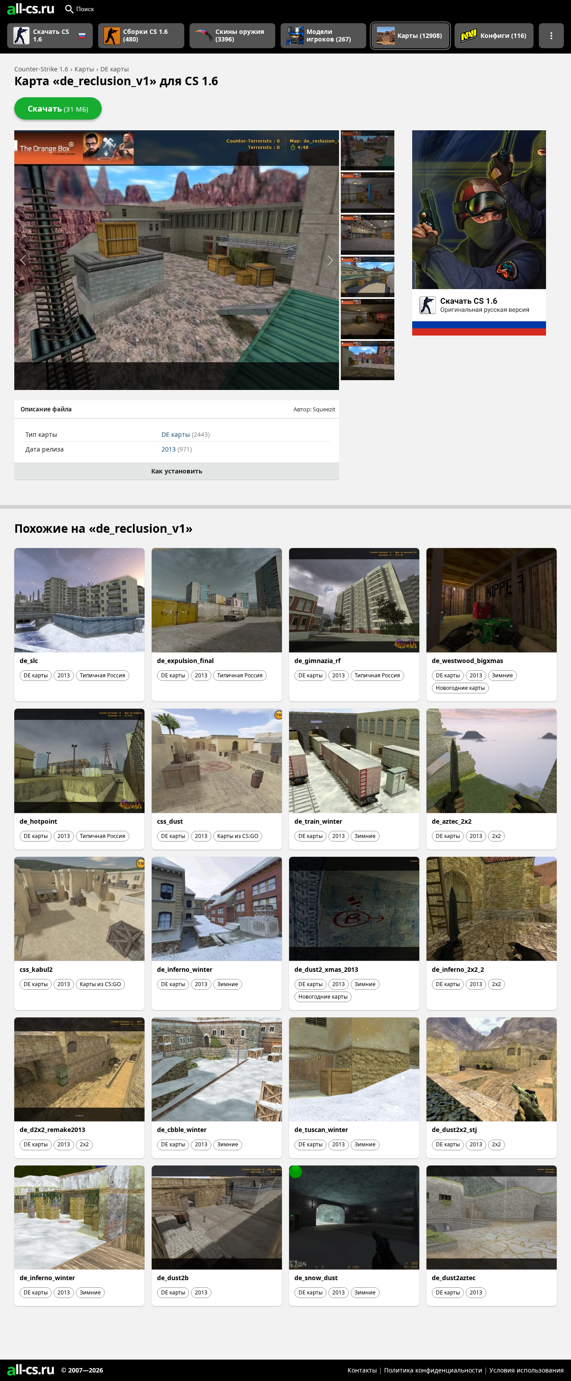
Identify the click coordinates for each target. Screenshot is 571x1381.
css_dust (170, 821)
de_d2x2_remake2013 (52, 1129)
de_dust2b (173, 1277)
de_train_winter (318, 821)
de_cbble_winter (182, 1129)
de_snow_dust (316, 1277)
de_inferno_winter (184, 969)
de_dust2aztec (454, 1277)
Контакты (362, 1370)
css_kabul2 (36, 969)
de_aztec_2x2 (452, 821)
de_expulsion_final (185, 660)
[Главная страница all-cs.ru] (30, 9)
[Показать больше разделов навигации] (551, 35)
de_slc (29, 660)
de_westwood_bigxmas (467, 660)
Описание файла (46, 409)
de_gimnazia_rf (317, 660)
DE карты (185, 434)
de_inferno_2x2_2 (458, 969)
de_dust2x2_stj (454, 1129)
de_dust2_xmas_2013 (326, 969)
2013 (176, 449)
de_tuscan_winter (321, 1129)
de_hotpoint (38, 821)
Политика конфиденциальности (433, 1370)
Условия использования (526, 1370)
